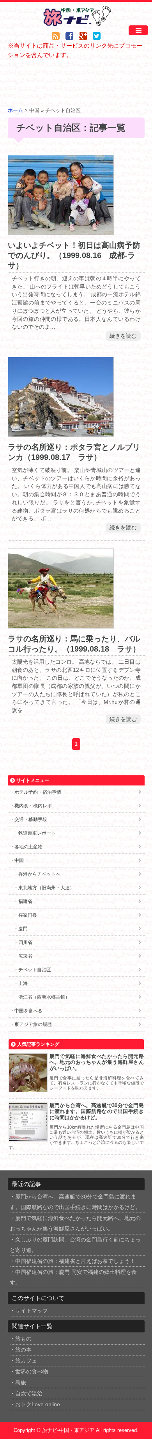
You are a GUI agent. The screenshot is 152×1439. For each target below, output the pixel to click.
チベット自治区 (34, 969)
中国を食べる (28, 1010)
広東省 (25, 956)
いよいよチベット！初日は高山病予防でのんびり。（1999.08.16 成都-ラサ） (74, 255)
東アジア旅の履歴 (33, 1024)
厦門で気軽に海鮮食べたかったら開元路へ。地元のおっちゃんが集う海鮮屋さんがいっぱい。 (96, 1062)
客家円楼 (27, 915)
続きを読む (123, 336)
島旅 (20, 1383)
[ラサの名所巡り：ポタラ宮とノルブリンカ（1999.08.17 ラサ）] (61, 432)
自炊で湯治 (28, 1393)
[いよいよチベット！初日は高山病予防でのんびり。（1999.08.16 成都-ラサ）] (61, 230)
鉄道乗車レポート (37, 833)
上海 (23, 983)
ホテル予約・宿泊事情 (37, 792)
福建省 (25, 901)
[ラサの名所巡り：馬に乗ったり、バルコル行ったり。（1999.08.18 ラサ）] (61, 623)
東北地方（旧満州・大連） (46, 887)
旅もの (23, 1339)
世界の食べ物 (31, 1372)
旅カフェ (26, 1361)
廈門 (23, 928)
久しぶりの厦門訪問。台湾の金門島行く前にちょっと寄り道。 (75, 1245)
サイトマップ (31, 1311)
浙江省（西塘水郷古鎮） (44, 997)
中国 (19, 860)
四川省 (25, 942)
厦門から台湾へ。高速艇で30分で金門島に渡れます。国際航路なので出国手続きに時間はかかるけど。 (96, 1111)
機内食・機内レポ (33, 806)
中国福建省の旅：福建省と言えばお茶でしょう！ (75, 1261)
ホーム (15, 110)
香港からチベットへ (39, 874)
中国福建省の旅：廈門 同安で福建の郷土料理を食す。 (73, 1277)
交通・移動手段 (30, 819)
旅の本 (23, 1350)
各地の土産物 (28, 847)
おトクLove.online (37, 1404)
